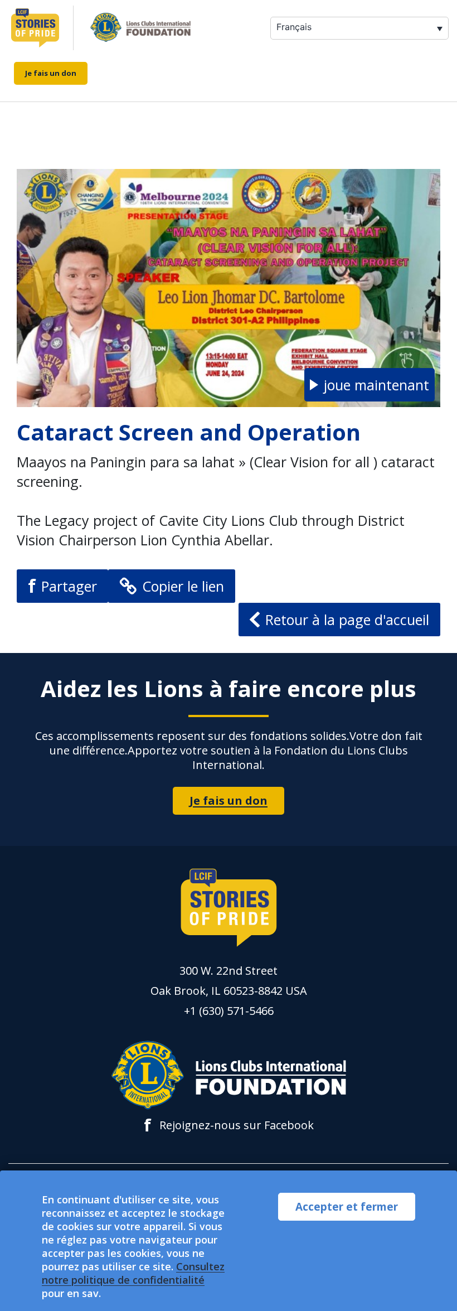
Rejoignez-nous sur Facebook (229, 1125)
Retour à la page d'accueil (347, 619)
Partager (62, 586)
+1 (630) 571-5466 (229, 1010)
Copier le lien (183, 586)
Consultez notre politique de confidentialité (133, 1273)
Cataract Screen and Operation (189, 432)
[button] (369, 384)
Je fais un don (50, 73)
